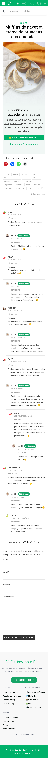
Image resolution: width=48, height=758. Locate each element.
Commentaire (9, 597)
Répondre (12, 218)
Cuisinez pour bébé (27, 3)
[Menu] (3, 3)
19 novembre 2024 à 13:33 (17, 362)
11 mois (17, 178)
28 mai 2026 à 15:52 (14, 260)
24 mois (7, 181)
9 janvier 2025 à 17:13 (15, 311)
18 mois (36, 178)
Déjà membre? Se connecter (24, 144)
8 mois (24, 174)
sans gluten (18, 181)
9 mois (33, 174)
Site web (6, 584)
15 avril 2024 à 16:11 (18, 497)
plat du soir (20, 188)
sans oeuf (30, 181)
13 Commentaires (37, 194)
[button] (24, 680)
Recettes (6, 687)
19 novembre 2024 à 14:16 (20, 389)
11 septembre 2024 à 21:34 (20, 518)
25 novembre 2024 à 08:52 (27, 449)
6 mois (6, 174)
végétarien (8, 185)
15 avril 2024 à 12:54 (15, 470)
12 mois (26, 178)
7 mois (15, 174)
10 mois (7, 178)
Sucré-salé (39, 188)
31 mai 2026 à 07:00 (14, 215)
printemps (37, 185)
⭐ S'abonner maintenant (24, 137)
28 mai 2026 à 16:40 (17, 287)
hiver (28, 185)
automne (19, 185)
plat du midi (8, 188)
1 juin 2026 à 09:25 (17, 239)
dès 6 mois (24, 23)
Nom (5, 559)
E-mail (6, 572)
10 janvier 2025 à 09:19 (19, 338)
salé (29, 188)
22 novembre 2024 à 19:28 (23, 416)
